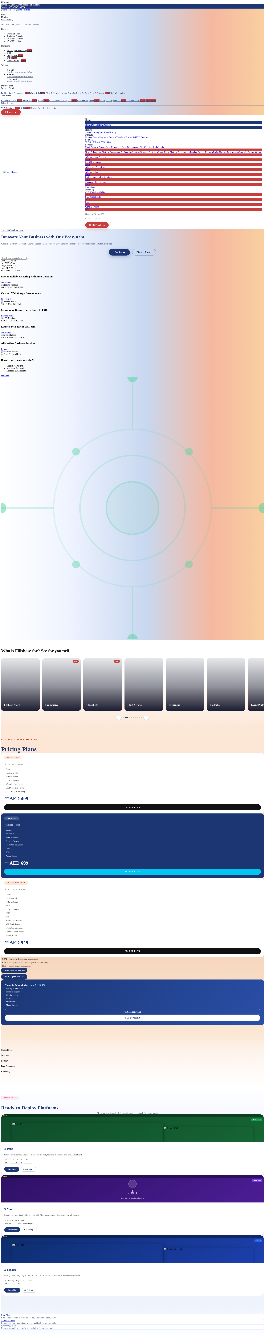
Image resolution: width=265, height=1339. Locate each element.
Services (89, 145)
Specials (4, 7)
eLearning (63, 93)
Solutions (5, 65)
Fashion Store (7, 93)
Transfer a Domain (15, 39)
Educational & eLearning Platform (125, 152)
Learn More (28, 1169)
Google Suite (37, 108)
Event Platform (82, 93)
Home (3, 15)
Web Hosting (7, 19)
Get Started (120, 252)
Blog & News (52, 93)
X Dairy (88, 142)
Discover (5, 375)
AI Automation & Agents (63, 100)
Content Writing (16, 60)
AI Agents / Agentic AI (113, 100)
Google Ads (15, 55)
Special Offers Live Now (12, 230)
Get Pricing (28, 1230)
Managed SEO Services (95, 183)
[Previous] (119, 717)
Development (7, 86)
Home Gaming (98, 126)
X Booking (106, 142)
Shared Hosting (92, 132)
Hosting (4, 17)
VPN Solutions (10, 108)
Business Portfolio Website (152, 152)
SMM (12, 58)
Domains (5, 29)
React (43, 100)
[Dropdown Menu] (86, 118)
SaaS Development (88, 100)
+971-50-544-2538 (17, 7)
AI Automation (135, 100)
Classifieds (37, 93)
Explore (4, 349)
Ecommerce (22, 93)
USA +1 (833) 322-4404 (14, 977)
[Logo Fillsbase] (15, 10)
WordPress (29, 100)
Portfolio (71, 93)
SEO (9, 53)
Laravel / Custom (11, 100)
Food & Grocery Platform (201, 152)
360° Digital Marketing (19, 50)
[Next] (145, 717)
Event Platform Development (177, 152)
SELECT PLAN (132, 807)
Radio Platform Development (226, 152)
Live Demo (12, 1169)
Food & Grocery (100, 93)
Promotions (90, 187)
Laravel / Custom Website (173, 153)
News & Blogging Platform (97, 152)
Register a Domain (15, 36)
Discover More (143, 252)
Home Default (91, 125)
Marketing (5, 46)
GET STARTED (132, 1018)
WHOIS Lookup (14, 41)
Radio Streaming (117, 93)
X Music (97, 142)
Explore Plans (7, 316)
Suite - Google (91, 177)
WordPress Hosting (107, 132)
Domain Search (13, 34)
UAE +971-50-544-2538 (15, 970)
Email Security (49, 108)
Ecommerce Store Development (125, 147)
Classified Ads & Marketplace (125, 148)
